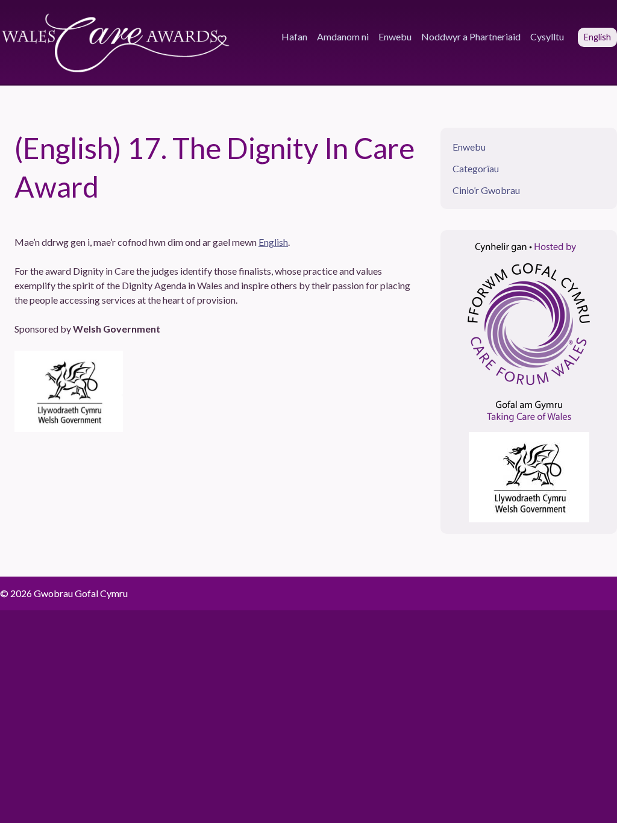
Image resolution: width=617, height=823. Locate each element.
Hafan (294, 36)
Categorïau (476, 168)
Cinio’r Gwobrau (486, 190)
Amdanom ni (343, 36)
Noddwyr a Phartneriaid (471, 36)
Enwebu (395, 36)
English (273, 242)
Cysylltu (547, 36)
